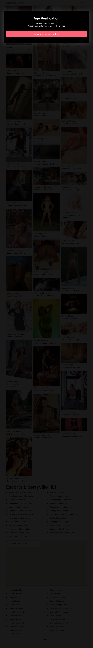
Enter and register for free (46, 34)
